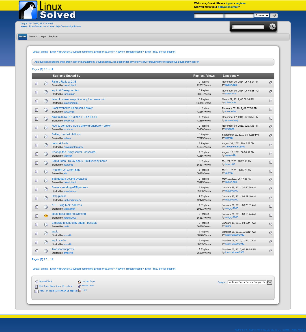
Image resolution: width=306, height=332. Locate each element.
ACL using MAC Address (67, 205)
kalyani (67, 138)
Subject (58, 75)
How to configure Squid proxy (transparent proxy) (81, 125)
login (229, 3)
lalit (65, 173)
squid (55, 231)
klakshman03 (71, 103)
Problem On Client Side (66, 169)
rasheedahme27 (72, 200)
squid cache (59, 240)
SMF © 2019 (255, 330)
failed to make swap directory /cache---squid (78, 99)
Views (210, 75)
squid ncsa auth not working (69, 213)
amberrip (68, 252)
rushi (66, 226)
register (241, 3)
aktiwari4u (230, 155)
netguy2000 (231, 190)
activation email (228, 7)
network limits (60, 143)
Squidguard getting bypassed (70, 178)
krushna (68, 129)
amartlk (68, 235)
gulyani (229, 173)
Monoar (68, 155)
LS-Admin (230, 102)
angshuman (70, 191)
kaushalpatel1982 (234, 234)
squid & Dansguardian (65, 90)
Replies (198, 75)
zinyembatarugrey (73, 147)
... (49, 69)
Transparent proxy (63, 249)
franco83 (68, 164)
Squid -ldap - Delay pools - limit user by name (79, 161)
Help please (59, 196)
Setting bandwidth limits (66, 134)
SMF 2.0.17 (241, 330)
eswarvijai (69, 111)
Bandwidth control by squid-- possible (74, 222)
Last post (230, 75)
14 (51, 69)
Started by (73, 75)
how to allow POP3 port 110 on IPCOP (75, 117)
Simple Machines (272, 330)
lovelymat (69, 120)
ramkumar (69, 94)
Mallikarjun (69, 208)
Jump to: (222, 282)
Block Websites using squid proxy (72, 108)
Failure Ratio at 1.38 (64, 81)
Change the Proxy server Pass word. (74, 152)
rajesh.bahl (69, 85)
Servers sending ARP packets (70, 187)
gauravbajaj (231, 120)
